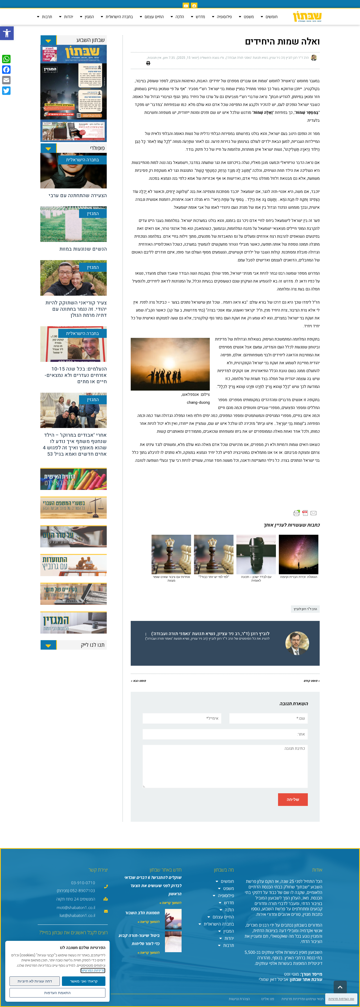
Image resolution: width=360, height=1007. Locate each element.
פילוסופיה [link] (224, 16)
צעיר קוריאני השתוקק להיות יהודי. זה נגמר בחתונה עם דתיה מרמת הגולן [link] (76, 309)
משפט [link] (249, 16)
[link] (7, 33)
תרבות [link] (47, 16)
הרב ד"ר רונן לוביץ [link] (305, 609)
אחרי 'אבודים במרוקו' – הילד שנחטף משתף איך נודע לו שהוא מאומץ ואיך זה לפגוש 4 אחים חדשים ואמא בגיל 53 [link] (75, 444)
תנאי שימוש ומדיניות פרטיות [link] (302, 999)
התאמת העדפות (57, 992)
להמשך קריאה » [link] (170, 903)
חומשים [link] (272, 16)
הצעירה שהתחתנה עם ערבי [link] (77, 195)
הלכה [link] (180, 16)
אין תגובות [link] (154, 57)
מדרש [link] (200, 16)
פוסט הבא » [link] (138, 681)
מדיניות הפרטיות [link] (92, 970)
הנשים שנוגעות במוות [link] (83, 249)
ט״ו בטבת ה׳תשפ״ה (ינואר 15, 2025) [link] (200, 57)
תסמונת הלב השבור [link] (142, 912)
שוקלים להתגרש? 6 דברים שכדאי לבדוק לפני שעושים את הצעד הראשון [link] (153, 885)
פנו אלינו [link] (267, 999)
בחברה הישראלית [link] (119, 16)
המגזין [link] (89, 16)
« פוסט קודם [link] (312, 681)
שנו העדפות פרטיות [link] (341, 998)
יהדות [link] (68, 16)
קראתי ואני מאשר (84, 981)
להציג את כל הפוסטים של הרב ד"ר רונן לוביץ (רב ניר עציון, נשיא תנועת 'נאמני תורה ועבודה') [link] (207, 638)
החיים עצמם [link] (154, 16)
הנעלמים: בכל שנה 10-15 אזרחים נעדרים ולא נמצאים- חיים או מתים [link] (76, 375)
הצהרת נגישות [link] (239, 999)
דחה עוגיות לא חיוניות (35, 981)
